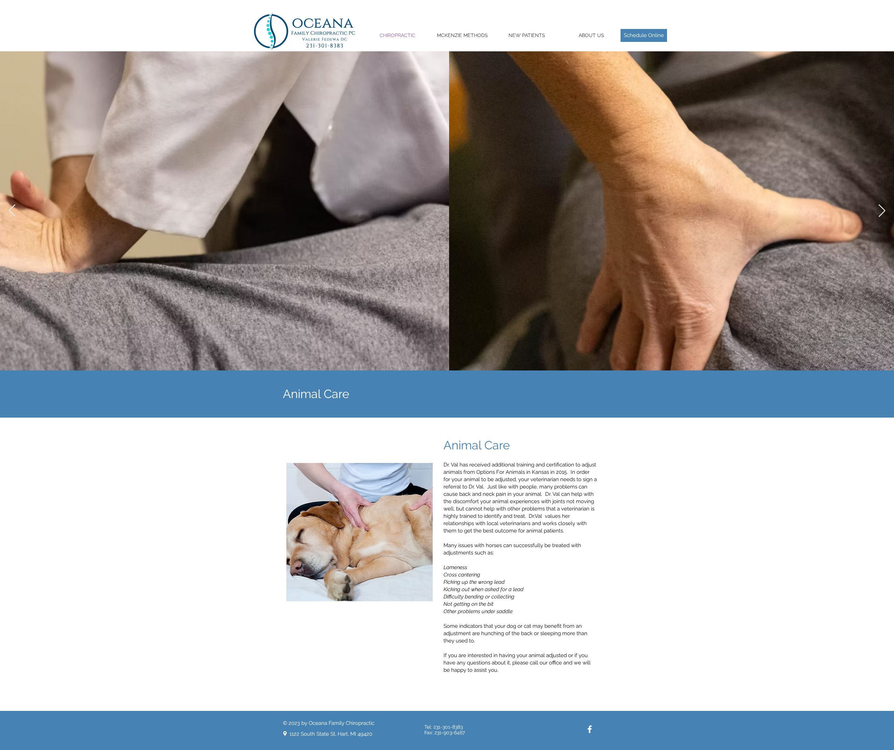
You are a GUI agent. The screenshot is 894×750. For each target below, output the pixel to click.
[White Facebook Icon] (590, 729)
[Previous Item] (12, 211)
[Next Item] (882, 211)
